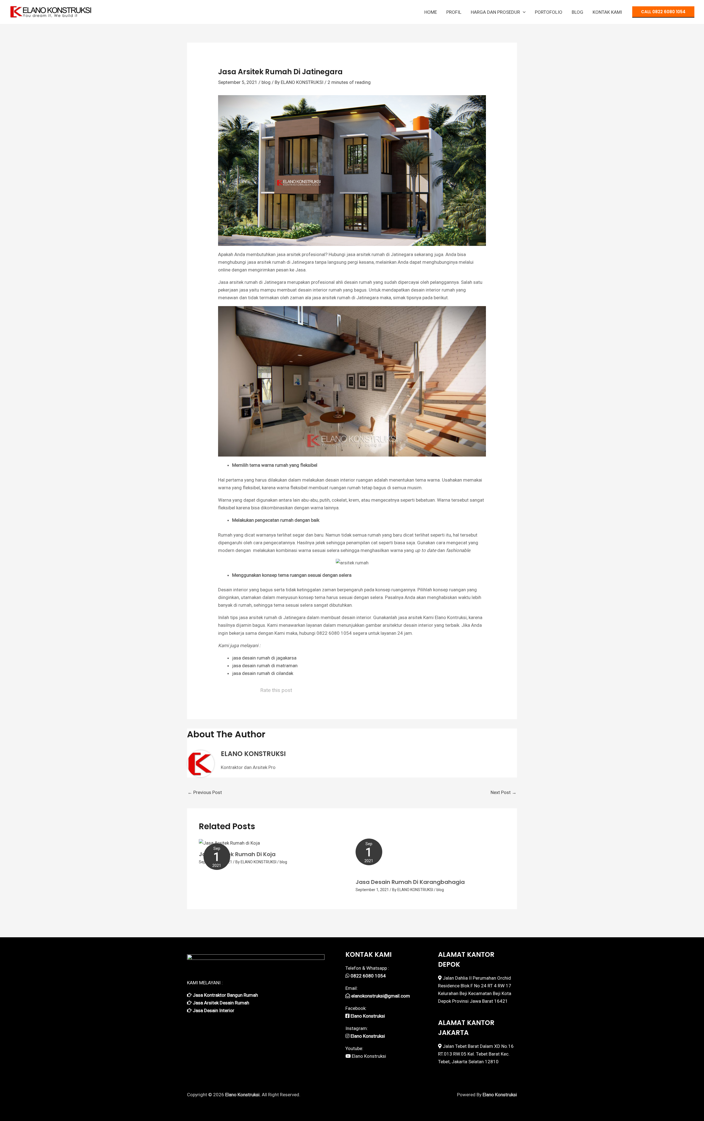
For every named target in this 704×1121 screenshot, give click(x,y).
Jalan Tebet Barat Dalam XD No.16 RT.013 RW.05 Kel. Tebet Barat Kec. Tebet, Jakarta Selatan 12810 (476, 1053)
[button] (523, 12)
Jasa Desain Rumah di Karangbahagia (410, 882)
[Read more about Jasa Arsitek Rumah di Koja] (229, 842)
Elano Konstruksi (369, 1056)
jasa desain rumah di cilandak (262, 673)
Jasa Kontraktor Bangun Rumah (225, 995)
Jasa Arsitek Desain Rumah (221, 1002)
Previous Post (205, 792)
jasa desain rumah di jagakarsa (264, 658)
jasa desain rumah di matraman (265, 665)
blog (266, 82)
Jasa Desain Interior (213, 1010)
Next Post (503, 792)
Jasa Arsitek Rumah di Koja (237, 854)
